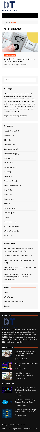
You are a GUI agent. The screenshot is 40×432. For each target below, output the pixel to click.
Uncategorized (9, 222)
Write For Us (8, 297)
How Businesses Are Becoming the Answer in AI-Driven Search (20, 268)
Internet (6, 194)
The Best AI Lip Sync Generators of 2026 (18, 255)
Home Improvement (11, 185)
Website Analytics (10, 231)
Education (7, 163)
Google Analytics (10, 181)
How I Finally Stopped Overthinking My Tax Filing (19, 261)
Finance (7, 172)
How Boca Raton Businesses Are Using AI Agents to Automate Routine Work (18, 250)
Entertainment (9, 167)
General (7, 176)
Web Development (10, 226)
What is (6, 235)
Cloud (6, 140)
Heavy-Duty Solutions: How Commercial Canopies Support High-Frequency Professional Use (18, 276)
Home (6, 292)
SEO (5, 203)
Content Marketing (10, 149)
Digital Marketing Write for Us (14, 301)
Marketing (7, 199)
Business (7, 135)
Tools (6, 217)
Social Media (8, 208)
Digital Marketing (10, 55)
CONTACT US (9, 106)
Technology (8, 213)
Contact (7, 306)
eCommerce (8, 158)
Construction (8, 144)
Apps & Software (10, 131)
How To (6, 190)
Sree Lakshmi (10, 65)
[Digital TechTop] (9, 323)
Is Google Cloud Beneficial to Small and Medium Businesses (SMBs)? (25, 390)
